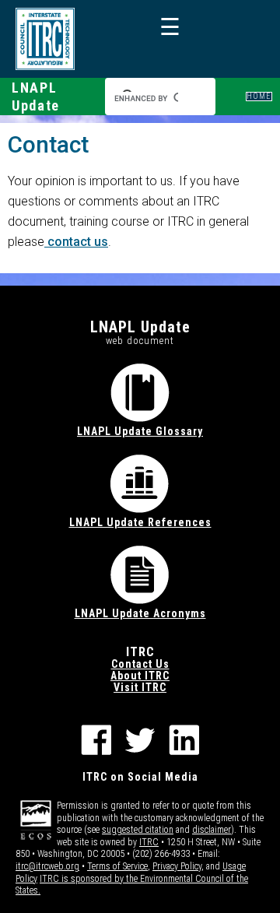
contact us (76, 241)
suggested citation (137, 829)
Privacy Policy (176, 866)
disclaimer (211, 829)
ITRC (149, 842)
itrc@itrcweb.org (47, 866)
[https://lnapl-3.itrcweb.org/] (45, 39)
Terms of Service (117, 866)
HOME (259, 96)
